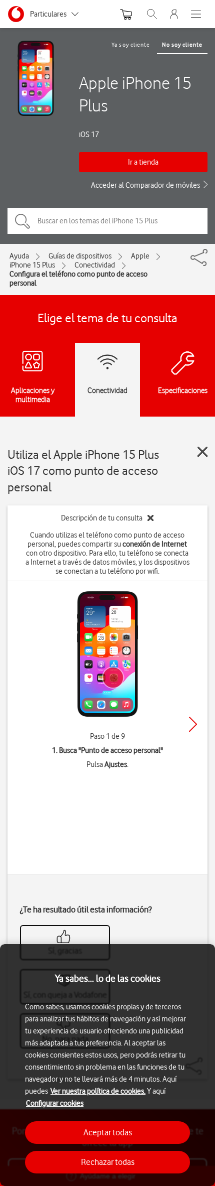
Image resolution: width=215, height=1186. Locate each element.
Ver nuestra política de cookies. (98, 1091)
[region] (107, 1065)
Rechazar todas (107, 1162)
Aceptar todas (108, 1132)
